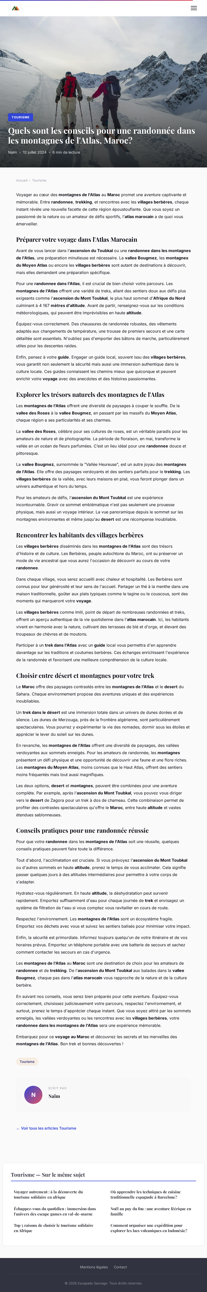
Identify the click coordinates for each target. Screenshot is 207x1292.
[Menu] (194, 8)
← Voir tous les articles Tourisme (46, 1128)
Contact (120, 1267)
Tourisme (21, 117)
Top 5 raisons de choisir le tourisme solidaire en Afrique (53, 1228)
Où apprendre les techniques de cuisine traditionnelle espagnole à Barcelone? (146, 1194)
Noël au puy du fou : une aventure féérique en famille (151, 1211)
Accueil (22, 180)
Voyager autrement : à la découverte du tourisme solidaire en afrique (48, 1194)
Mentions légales (94, 1267)
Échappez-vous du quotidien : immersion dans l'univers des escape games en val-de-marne (55, 1211)
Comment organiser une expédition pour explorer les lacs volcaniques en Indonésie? (149, 1228)
